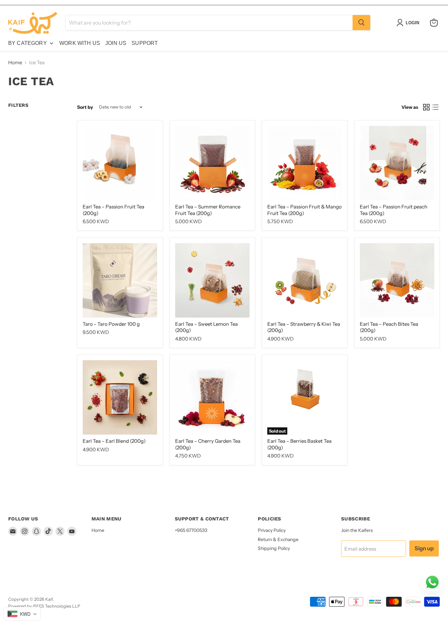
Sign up (424, 548)
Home (15, 62)
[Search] (361, 22)
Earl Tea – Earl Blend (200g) (114, 441)
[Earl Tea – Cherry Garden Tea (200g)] (212, 397)
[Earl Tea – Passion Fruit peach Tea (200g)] (397, 163)
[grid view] (426, 107)
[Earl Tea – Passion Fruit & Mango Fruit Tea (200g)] (304, 163)
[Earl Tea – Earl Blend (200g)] (120, 397)
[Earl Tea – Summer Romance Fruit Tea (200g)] (212, 163)
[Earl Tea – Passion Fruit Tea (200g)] (120, 163)
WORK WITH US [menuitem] (79, 43)
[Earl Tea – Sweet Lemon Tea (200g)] (212, 280)
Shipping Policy (274, 548)
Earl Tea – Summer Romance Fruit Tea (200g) (207, 210)
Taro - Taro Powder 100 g (111, 324)
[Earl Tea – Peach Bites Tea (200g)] (397, 280)
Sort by (85, 107)
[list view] (435, 107)
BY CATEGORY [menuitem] (27, 43)
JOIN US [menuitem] (115, 43)
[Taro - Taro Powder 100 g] (120, 280)
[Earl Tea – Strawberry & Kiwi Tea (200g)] (304, 280)
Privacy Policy (272, 530)
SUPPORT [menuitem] (145, 43)
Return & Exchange (278, 539)
